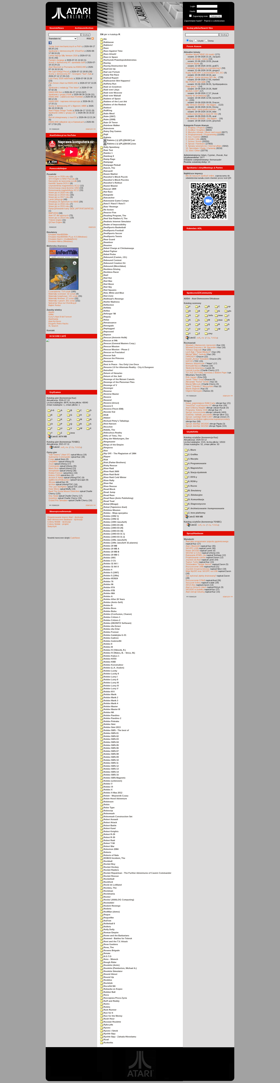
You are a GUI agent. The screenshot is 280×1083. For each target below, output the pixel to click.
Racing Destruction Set (115, 66)
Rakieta (107, 137)
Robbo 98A (109, 593)
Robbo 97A (109, 587)
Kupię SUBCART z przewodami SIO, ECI (205, 73)
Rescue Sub (109, 355)
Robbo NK (108, 712)
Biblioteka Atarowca (57, 246)
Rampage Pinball (112, 165)
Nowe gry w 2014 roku (59, 218)
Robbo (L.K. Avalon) (113, 668)
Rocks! (107, 897)
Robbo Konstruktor (113, 665)
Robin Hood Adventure (115, 798)
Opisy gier (52, 452)
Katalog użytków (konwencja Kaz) (201, 437)
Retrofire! (108, 370)
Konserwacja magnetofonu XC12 (64, 190)
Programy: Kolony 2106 (196, 410)
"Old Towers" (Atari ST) (59, 454)
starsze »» (91, 129)
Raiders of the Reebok (114, 104)
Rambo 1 (108, 153)
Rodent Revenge (111, 906)
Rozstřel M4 (109, 986)
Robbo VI (108, 787)
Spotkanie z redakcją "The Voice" (64, 87)
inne (72, 433)
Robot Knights (110, 831)
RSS (89, 38)
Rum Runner (109, 1010)
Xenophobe (54, 470)
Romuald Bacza (193, 366)
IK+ (187, 100)
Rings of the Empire (113, 445)
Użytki (200, 41)
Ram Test (108, 150)
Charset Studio (192, 63)
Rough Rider (109, 962)
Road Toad (108, 501)
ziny (210, 333)
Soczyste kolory (193, 582)
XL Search (53, 326)
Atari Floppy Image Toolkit (61, 110)
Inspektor (53, 498)
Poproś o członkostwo (214, 21)
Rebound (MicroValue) (114, 266)
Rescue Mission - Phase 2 (116, 349)
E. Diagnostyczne (197, 504)
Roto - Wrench (110, 959)
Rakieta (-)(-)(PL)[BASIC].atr (120, 140)
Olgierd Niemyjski (194, 391)
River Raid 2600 (111, 471)
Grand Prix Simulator (58, 500)
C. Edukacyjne (195, 495)
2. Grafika (193, 454)
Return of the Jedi (112, 376)
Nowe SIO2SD (192, 550)
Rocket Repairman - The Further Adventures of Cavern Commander (137, 873)
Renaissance (109, 322)
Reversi (107, 397)
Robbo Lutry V (110, 688)
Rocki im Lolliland (112, 885)
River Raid (108, 468)
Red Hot (107, 278)
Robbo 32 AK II (111, 566)
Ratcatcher (108, 197)
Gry (191, 41)
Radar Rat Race (111, 75)
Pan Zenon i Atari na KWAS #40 (63, 83)
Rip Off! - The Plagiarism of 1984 (119, 453)
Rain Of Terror (110, 122)
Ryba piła (108, 1024)
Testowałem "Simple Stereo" (199, 564)
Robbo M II (108, 691)
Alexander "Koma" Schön (197, 382)
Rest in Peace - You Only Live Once (121, 364)
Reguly (107, 317)
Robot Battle (109, 825)
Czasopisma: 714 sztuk (59, 291)
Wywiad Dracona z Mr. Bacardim (201, 347)
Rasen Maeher (110, 174)
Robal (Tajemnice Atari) (115, 507)
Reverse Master (111, 394)
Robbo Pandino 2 (112, 718)
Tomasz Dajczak (193, 350)
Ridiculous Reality (112, 433)
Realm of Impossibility (114, 224)
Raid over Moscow (112, 93)
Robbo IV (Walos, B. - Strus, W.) (119, 653)
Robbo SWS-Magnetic (114, 778)
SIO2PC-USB (192, 548)
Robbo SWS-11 (110, 763)
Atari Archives (54, 321)
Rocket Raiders (111, 870)
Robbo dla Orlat (111, 629)
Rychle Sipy (109, 1033)
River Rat (108, 483)
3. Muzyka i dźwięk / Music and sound (203, 132)
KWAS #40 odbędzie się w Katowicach (66, 122)
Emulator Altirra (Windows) (60, 241)
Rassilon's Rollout (112, 183)
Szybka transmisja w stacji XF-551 (202, 114)
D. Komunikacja (196, 499)
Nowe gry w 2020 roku (59, 192)
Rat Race (108, 192)
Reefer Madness (111, 302)
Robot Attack (110, 822)
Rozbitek (108, 983)
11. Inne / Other (193, 150)
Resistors (108, 361)
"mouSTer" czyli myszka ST (199, 405)
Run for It (108, 1013)
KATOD (189, 361)
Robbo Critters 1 (111, 617)
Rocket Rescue (111, 876)
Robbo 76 (108, 581)
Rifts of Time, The (112, 436)
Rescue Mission (111, 346)
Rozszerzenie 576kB (195, 580)
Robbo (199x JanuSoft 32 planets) (120, 543)
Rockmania (109, 894)
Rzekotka (108, 1042)
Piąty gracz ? (192, 86)
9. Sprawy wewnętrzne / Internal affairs (204, 146)
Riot (105, 450)
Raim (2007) (109, 116)
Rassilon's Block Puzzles (116, 180)
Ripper (106, 456)
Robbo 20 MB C (111, 555)
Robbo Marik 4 (110, 703)
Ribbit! (106, 418)
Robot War (108, 846)
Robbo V (107, 784)
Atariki (51, 312)
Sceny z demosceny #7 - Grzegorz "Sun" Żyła (70, 74)
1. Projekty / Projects (195, 127)
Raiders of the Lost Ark (115, 101)
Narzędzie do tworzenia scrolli (62, 181)
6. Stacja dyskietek (197, 472)
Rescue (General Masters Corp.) (119, 343)
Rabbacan (108, 42)
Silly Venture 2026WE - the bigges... (202, 118)
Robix (106, 804)
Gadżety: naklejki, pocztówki (199, 414)
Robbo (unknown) (112, 781)
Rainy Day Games (112, 131)
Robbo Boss (109, 608)
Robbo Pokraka (111, 721)
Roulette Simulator (112, 971)
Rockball (107, 861)
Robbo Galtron (111, 638)
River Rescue (110, 486)
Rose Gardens (110, 944)
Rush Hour (108, 1019)
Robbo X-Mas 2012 (112, 793)
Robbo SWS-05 (111, 745)
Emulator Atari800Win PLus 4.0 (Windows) (67, 237)
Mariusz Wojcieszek (195, 363)
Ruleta (106, 1007)
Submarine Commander (59, 457)
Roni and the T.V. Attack (115, 941)
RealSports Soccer (112, 233)
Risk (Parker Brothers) (114, 462)
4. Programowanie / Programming (201, 134)
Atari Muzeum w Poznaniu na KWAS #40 (67, 67)
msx (220, 320)
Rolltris (107, 926)
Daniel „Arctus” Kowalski (197, 359)
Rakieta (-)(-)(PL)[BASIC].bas (121, 144)
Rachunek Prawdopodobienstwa (119, 60)
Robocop (108, 810)
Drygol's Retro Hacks (58, 323)
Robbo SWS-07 (111, 751)
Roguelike (108, 917)
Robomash (109, 813)
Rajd (105, 134)
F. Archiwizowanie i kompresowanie (206, 508)
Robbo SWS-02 (111, 736)
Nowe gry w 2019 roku (59, 195)
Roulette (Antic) (111, 965)
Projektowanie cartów (196, 557)
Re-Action (108, 210)
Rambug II (108, 156)
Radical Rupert (110, 78)
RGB (105, 415)
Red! (105, 275)
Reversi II (108, 406)
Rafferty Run (109, 84)
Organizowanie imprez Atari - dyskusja (65, 517)
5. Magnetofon (195, 468)
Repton (107, 334)
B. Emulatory (194, 490)
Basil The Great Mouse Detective (64, 491)
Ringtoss (108, 447)
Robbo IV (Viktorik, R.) (114, 650)
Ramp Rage (109, 159)
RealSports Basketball (114, 227)
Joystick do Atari (193, 560)
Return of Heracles (112, 373)
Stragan (188, 401)
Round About (110, 974)
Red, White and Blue (113, 293)
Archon (52, 484)
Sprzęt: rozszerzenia (195, 412)
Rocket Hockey (111, 867)
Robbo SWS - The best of (116, 730)
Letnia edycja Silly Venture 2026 (63, 55)
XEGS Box (191, 585)
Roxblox (107, 980)
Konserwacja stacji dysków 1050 (64, 188)
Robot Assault (110, 819)
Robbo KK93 (109, 659)
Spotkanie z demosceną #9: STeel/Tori (66, 51)
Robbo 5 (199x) (111, 575)
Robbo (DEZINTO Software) (117, 623)
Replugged (109, 328)
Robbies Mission (111, 510)
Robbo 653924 (110, 578)
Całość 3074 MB (59, 436)
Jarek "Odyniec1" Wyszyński (199, 386)
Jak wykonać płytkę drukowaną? (201, 576)
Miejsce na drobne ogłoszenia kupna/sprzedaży (208, 419)
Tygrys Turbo (192, 562)
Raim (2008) (109, 119)
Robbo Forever (56, 473)
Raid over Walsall (112, 95)
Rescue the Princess (113, 358)
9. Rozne (192, 486)
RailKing (107, 110)
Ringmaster (109, 441)
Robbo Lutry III (111, 682)
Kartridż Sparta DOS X (59, 183)
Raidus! (107, 107)
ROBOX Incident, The (114, 858)
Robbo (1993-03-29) (113, 528)
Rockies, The (110, 888)
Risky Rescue (110, 465)
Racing (107, 63)
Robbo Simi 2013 (112, 727)
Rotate (106, 953)
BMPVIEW (53, 213)
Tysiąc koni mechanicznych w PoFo (65, 46)
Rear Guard (109, 239)
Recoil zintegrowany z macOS (63, 117)
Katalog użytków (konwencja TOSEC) (203, 522)
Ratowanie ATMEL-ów (196, 555)
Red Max (107, 281)
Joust (51, 464)
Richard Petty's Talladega (116, 421)
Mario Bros (54, 468)
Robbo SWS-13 (111, 769)
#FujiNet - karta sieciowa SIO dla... (202, 77)
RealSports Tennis (112, 236)
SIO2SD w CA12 (193, 553)
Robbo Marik (109, 694)
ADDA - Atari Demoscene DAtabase (201, 298)
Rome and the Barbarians (116, 935)
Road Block (109, 489)
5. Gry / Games (193, 137)
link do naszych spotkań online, (200, 176)
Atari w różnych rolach (196, 587)
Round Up (108, 977)
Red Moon (108, 284)
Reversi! (107, 400)
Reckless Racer (111, 272)
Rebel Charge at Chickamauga (118, 248)
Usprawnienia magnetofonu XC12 (64, 185)
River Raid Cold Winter (114, 477)
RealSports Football (113, 230)
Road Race (108, 495)
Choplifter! (53, 461)
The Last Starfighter (58, 487)
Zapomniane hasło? (193, 21)
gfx (229, 311)
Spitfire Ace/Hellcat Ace (59, 480)
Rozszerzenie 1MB (194, 566)
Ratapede (108, 195)
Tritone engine (55, 220)
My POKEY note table (196, 82)
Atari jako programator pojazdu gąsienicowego (207, 541)
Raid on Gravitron (112, 87)
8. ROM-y (192, 481)
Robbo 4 (107, 569)
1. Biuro (192, 450)
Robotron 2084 (110, 849)
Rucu (106, 995)
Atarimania (53, 319)
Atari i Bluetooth (193, 546)
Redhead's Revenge (113, 299)
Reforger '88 (109, 313)
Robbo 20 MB (110, 546)
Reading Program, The (114, 215)
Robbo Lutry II (110, 679)
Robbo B (108, 605)
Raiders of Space (112, 98)
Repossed (108, 331)
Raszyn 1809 (109, 189)
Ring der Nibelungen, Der (116, 438)
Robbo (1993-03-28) (113, 525)
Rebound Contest (112, 260)
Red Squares (109, 290)
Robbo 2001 (109, 557)
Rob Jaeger (191, 377)
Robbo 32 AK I (110, 563)
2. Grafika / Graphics (195, 130)
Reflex (106, 311)
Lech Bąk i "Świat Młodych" (198, 352)
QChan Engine (55, 222)
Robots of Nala (111, 855)
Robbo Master (110, 706)
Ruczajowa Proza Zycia (115, 998)
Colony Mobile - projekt (58, 524)
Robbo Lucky (110, 671)
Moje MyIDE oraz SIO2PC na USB (202, 571)
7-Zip (72, 447)
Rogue (106, 914)
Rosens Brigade (111, 950)
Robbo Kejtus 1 (111, 656)
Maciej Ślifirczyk (193, 384)
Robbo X (107, 789)
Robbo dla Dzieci (112, 626)
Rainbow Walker (111, 125)
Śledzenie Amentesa (195, 368)
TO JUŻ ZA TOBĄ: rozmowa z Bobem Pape (206, 372)
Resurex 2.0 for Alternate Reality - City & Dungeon (128, 367)
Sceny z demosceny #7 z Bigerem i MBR (67, 106)
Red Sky (107, 287)
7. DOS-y (192, 477)
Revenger (108, 388)
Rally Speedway (111, 147)
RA (105, 39)
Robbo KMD (109, 662)
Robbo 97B (109, 590)
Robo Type (108, 807)
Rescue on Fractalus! (114, 352)
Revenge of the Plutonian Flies (118, 382)
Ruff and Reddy (111, 1001)
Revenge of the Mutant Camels (118, 379)
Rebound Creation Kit (114, 263)
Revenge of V (110, 385)
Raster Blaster (110, 186)
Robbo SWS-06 (111, 748)
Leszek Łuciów (193, 370)
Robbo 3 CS (109, 561)
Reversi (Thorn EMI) (113, 409)
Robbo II (107, 644)
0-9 (52, 410)
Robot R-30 (109, 837)
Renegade (108, 325)
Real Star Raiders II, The (115, 218)
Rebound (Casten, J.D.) (115, 257)
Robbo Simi (109, 724)
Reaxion (107, 245)
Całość (56, 447)
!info (210, 315)
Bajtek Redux (54, 305)
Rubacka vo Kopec (112, 989)
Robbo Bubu (110, 611)
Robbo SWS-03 (111, 739)
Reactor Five (109, 212)
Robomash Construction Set (117, 816)
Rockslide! (108, 903)
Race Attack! (109, 54)
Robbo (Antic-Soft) (113, 602)
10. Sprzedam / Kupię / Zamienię (201, 148)
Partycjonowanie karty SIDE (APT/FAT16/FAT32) (71, 208)
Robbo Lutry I (110, 677)
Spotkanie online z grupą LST (62, 113)
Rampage (108, 162)
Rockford (108, 882)
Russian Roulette (112, 1022)
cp (228, 306)
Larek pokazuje (56, 199)
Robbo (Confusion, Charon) (117, 614)
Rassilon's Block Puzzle (115, 177)
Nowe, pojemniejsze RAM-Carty (200, 403)
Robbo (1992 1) (111, 516)
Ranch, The (109, 168)
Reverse (107, 391)
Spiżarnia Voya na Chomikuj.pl (62, 303)
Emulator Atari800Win (58, 234)
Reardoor (108, 242)
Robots (107, 852)
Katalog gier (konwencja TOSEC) (63, 442)
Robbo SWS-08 (111, 754)
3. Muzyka (193, 459)
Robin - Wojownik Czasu (115, 796)
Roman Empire (110, 932)
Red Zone (108, 296)
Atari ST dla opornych (59, 215)
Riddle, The (109, 430)
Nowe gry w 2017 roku (59, 197)
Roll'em (107, 921)
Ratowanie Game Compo (116, 201)
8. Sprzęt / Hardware (195, 144)
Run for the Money (112, 1016)
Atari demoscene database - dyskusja (64, 519)
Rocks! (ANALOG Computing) (118, 900)
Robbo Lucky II (111, 673)
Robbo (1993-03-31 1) (114, 534)
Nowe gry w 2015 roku (59, 206)
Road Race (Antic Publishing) (118, 498)
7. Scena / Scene (194, 141)
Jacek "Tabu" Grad (194, 379)
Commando (54, 466)
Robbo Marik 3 (110, 700)
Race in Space (110, 57)
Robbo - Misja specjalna (115, 513)
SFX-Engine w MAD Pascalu (62, 179)
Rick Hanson (109, 424)
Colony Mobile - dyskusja (59, 522)
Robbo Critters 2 (111, 620)
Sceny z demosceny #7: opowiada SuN (67, 62)
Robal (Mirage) (110, 504)
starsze (92, 227)
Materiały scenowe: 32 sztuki (62, 294)
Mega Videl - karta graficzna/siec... (202, 109)
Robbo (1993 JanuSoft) (115, 522)
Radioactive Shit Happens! (116, 81)
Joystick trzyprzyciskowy (198, 569)
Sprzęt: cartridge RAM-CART (199, 417)
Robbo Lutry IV (111, 685)
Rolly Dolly (108, 929)
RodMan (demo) (111, 912)
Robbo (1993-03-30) (113, 531)
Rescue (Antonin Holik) (115, 337)
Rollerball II (109, 923)
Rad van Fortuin (111, 72)
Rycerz (106, 1028)
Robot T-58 (109, 843)
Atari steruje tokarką (195, 592)
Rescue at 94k (110, 340)
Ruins (106, 1004)
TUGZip (78, 447)
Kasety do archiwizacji (196, 95)
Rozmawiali (189, 343)
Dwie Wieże (54, 489)
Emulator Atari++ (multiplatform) (62, 239)
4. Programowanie (197, 463)
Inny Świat (53, 496)
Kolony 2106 (54, 475)
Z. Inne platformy (196, 513)
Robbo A (108, 596)
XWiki (51, 314)
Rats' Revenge (110, 206)
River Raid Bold (111, 474)
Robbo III (108, 647)
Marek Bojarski (193, 388)
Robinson (108, 801)
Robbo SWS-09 (111, 757)
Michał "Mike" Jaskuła (196, 354)
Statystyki (52, 526)
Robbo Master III (111, 709)
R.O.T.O (107, 956)
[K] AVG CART (192, 91)
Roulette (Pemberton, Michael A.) (120, 968)
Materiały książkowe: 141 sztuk (63, 296)
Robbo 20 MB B (111, 552)
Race (106, 48)
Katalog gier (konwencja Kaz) (61, 398)
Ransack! (108, 171)
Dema (211, 41)
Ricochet (108, 427)
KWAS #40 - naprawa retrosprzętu (64, 101)
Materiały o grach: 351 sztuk (62, 301)
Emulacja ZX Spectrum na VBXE (63, 201)
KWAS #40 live (55, 92)
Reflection (108, 305)
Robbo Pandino (111, 715)
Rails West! (109, 113)
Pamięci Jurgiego (56, 60)
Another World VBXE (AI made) (200, 54)
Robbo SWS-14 (111, 772)
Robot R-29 (109, 834)
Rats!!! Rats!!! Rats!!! (114, 203)
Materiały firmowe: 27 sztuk (61, 298)
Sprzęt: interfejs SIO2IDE (197, 424)
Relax (106, 320)
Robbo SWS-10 (111, 760)
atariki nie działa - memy (197, 59)
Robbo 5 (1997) (111, 572)
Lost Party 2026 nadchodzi (61, 78)
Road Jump (109, 492)
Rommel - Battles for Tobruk (117, 938)
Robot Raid (109, 840)
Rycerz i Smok (110, 1031)
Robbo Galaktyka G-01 (114, 635)
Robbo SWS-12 (111, 766)
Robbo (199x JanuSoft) (115, 540)
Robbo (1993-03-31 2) (114, 537)
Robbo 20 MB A (111, 549)
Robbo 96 (108, 584)
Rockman (108, 891)
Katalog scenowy (192, 303)
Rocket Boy (109, 864)
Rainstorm (108, 128)
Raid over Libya (111, 90)
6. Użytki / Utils (193, 139)
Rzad (106, 1039)
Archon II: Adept (56, 477)
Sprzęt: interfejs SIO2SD (197, 426)
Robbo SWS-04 (111, 742)
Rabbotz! (108, 45)
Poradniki (51, 174)
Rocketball (108, 879)
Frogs (51, 459)
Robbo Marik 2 (110, 697)
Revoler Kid (109, 412)
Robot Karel (109, 828)
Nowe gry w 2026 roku (59, 176)
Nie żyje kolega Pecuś (59, 71)
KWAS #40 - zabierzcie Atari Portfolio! (66, 97)
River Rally (108, 480)
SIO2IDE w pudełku (195, 589)
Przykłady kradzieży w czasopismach (203, 68)
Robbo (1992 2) (111, 519)
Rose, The (108, 947)
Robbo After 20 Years (114, 599)
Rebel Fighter (110, 251)
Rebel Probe (109, 254)
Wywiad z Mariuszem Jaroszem (200, 345)
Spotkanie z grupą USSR (60, 94)
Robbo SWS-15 (111, 775)
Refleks (107, 308)
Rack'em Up (109, 69)
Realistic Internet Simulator (117, 221)
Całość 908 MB (195, 516)
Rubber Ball (109, 992)
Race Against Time (112, 51)
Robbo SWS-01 (111, 733)
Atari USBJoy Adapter (196, 408)
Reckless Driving (111, 269)
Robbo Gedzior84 (112, 641)
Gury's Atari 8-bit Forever (60, 317)
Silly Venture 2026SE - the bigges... (202, 105)
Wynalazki (189, 539)
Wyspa (52, 482)
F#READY (190, 356)
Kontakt (51, 330)
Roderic (107, 908)
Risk (105, 459)
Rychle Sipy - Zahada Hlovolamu (119, 1036)
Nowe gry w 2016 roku (59, 204)
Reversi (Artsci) (111, 403)
